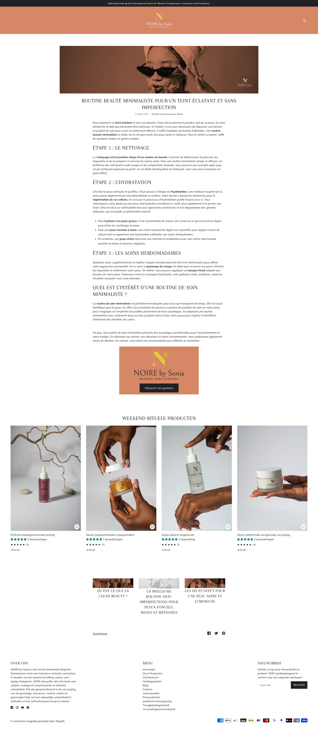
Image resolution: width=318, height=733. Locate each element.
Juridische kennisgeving (157, 701)
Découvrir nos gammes (159, 388)
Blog (145, 685)
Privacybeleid (151, 697)
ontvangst (149, 669)
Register (299, 684)
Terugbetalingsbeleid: (156, 705)
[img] (12, 707)
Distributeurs (151, 677)
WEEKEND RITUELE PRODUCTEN (159, 418)
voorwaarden (151, 693)
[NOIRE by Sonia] (159, 20)
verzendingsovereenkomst (159, 709)
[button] (19, 539)
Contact (147, 689)
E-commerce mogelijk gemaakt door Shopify (38, 721)
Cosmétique (100, 633)
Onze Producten (152, 673)
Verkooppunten (152, 681)
